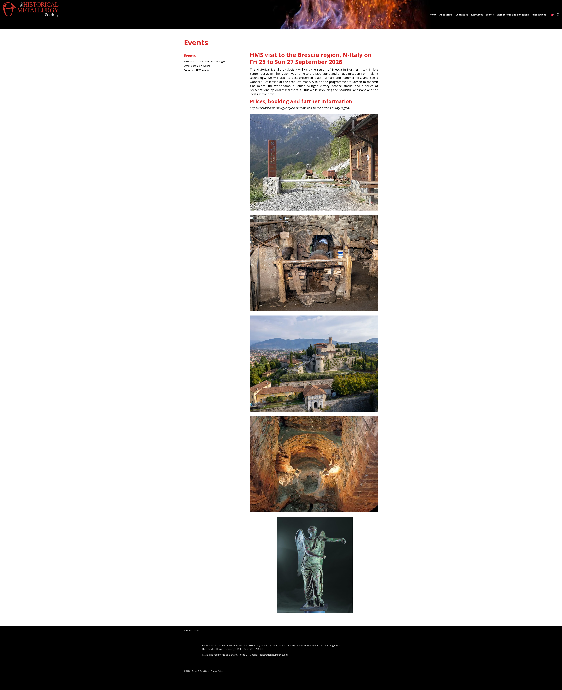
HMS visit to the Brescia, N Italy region (205, 61)
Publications (539, 14)
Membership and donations (513, 14)
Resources (477, 14)
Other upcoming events (197, 65)
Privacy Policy (217, 671)
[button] (314, 162)
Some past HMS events (196, 70)
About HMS (446, 14)
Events (490, 14)
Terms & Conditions (200, 671)
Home (433, 14)
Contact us (461, 14)
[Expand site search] (558, 14)
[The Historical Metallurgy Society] (32, 9)
